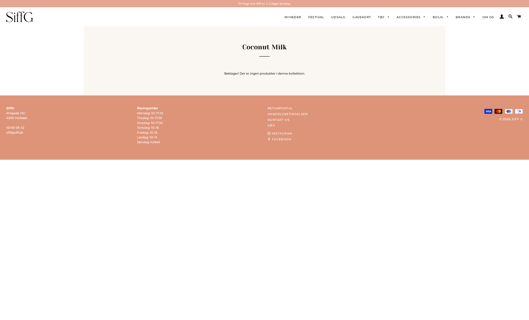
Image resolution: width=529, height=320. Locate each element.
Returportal (280, 108)
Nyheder (293, 17)
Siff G (517, 119)
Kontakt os (279, 120)
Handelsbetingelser (288, 114)
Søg (271, 125)
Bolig (439, 17)
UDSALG (338, 17)
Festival (316, 17)
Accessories (409, 17)
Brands (464, 17)
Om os (488, 17)
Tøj (382, 17)
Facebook (281, 139)
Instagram (281, 133)
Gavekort (362, 17)
